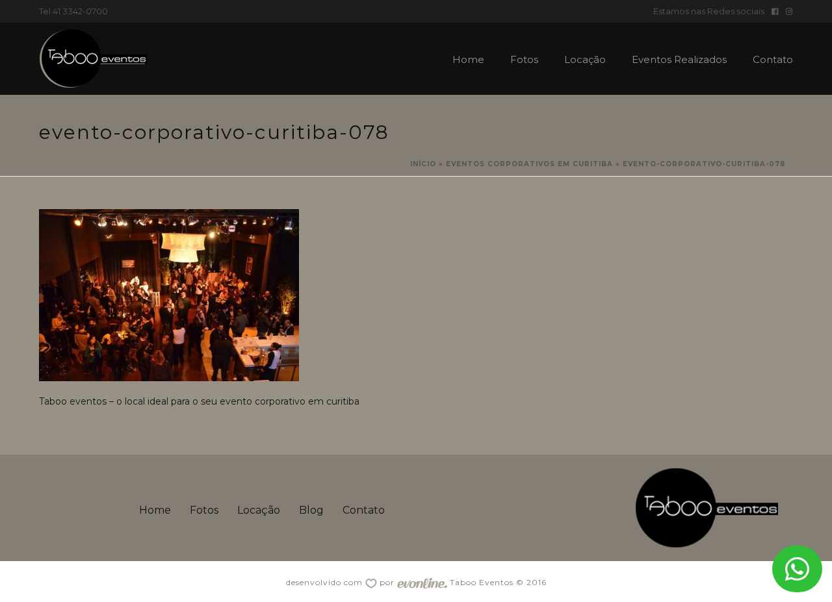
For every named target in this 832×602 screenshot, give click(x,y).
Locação (585, 59)
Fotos (524, 59)
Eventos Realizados (679, 59)
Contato (773, 59)
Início (423, 164)
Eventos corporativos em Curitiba (529, 164)
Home (468, 59)
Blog (311, 510)
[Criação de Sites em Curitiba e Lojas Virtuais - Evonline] (422, 582)
